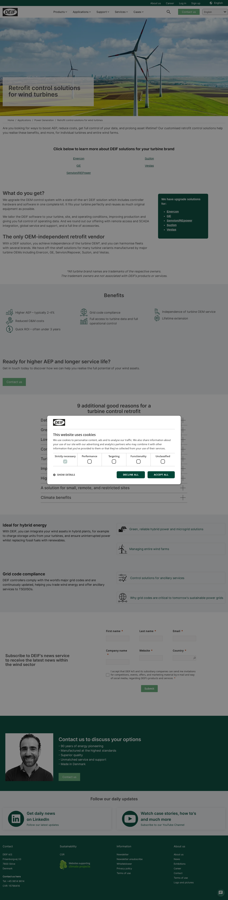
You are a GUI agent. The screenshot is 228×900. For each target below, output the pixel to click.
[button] (64, 475)
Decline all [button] (131, 474)
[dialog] (114, 450)
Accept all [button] (161, 474)
